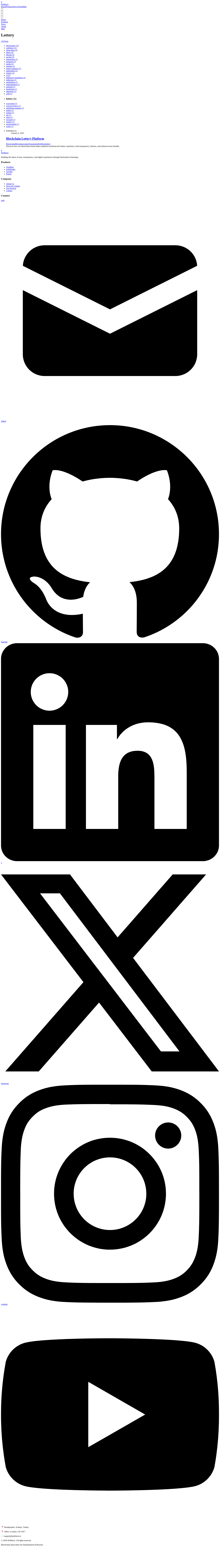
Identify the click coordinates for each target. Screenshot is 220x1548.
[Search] (2, 9)
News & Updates (13, 186)
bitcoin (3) (10, 55)
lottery (48, 144)
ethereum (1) (11, 91)
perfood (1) (10, 87)
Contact (9, 191)
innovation (24, 144)
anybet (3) (10, 57)
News (15, 7)
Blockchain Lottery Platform (25, 138)
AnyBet (9, 172)
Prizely (9, 174)
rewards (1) (10, 120)
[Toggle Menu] (2, 14)
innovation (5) (11, 50)
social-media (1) (12, 124)
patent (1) (10, 110)
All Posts (4, 41)
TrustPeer (10, 167)
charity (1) (10, 122)
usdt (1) (9, 94)
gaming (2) (10, 66)
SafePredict (10, 169)
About (20, 7)
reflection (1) (11, 80)
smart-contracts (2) (13, 68)
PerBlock (41, 144)
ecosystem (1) (11, 103)
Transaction (33, 144)
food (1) (9, 117)
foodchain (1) (11, 89)
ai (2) (8, 75)
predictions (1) (12, 82)
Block (17, 144)
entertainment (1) (13, 85)
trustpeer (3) (11, 62)
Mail (24, 7)
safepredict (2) (12, 71)
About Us (10, 184)
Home (3, 7)
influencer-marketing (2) (16, 78)
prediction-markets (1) (15, 108)
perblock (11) (11, 48)
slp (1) (8, 115)
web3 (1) (9, 126)
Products (9, 7)
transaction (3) (12, 59)
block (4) (9, 52)
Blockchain (10, 144)
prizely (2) (10, 73)
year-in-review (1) (13, 106)
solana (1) (10, 113)
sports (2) (10, 64)
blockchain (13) (12, 46)
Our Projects (11, 188)
